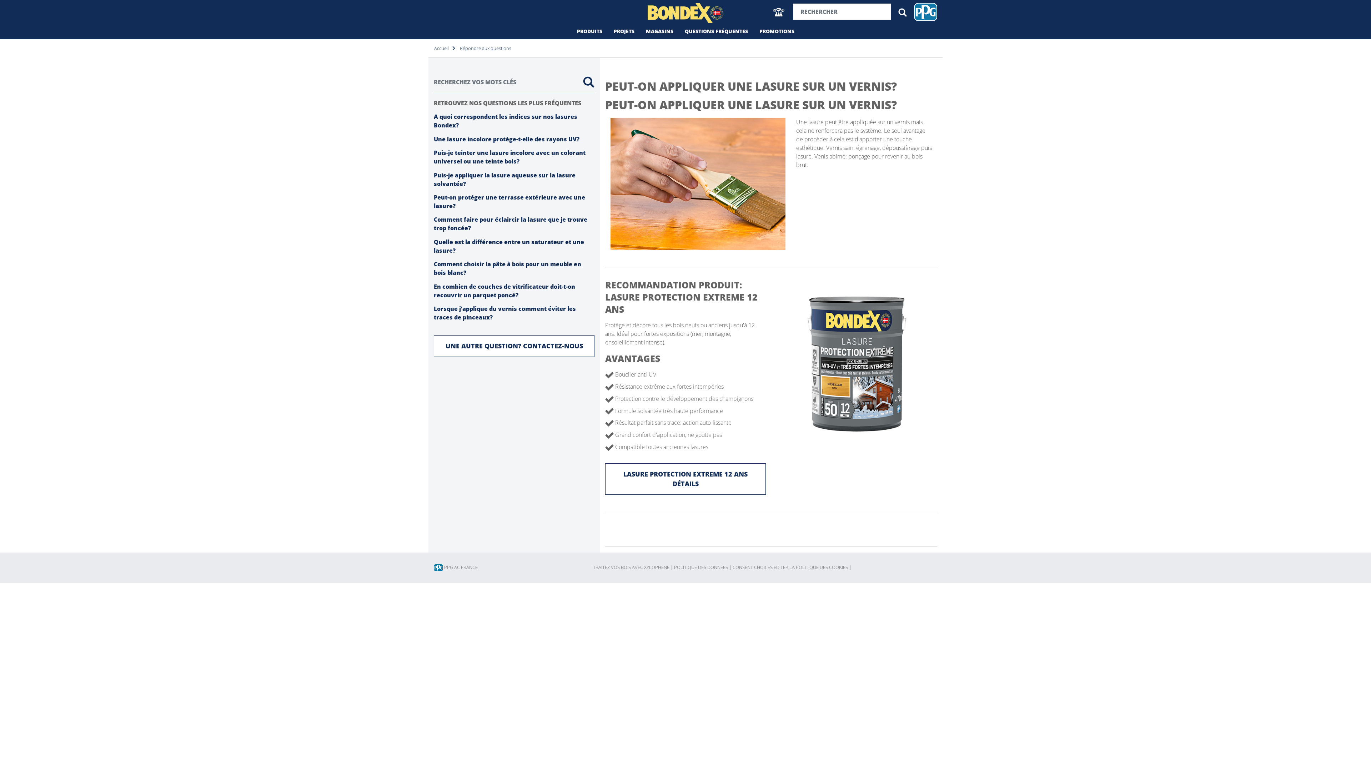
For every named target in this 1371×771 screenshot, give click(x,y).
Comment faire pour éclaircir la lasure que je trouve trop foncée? (510, 224)
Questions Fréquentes (716, 31)
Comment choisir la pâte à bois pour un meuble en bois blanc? (507, 268)
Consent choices (753, 567)
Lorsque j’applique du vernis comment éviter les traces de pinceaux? (505, 313)
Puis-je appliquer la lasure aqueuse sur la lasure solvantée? (505, 179)
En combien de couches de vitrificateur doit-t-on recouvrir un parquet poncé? (504, 291)
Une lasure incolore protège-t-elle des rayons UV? (506, 139)
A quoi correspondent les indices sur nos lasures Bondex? (505, 121)
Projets (624, 31)
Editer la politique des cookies (813, 567)
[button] (778, 12)
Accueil (441, 48)
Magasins (659, 31)
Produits (589, 31)
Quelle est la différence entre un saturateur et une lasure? (509, 246)
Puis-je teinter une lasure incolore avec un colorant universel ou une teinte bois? (510, 157)
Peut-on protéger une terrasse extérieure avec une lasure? (509, 201)
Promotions (776, 31)
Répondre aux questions (485, 48)
